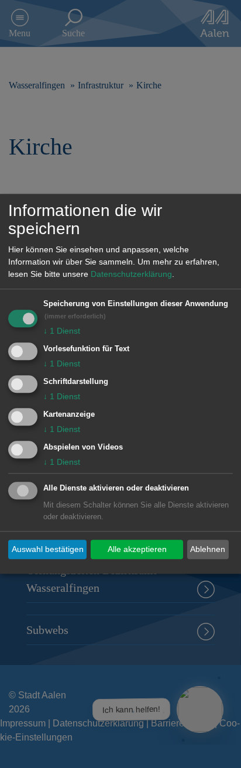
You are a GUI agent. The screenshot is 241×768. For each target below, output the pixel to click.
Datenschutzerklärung (131, 274)
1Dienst (61, 331)
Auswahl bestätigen (48, 549)
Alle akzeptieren (137, 549)
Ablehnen (207, 549)
